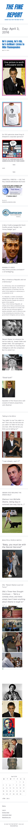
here (14, 164)
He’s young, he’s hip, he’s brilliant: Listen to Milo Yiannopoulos (13, 44)
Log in (4, 810)
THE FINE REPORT (14, 11)
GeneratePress (14, 825)
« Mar (3, 798)
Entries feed (5, 812)
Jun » (8, 798)
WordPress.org (6, 817)
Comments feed (6, 815)
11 (3, 788)
